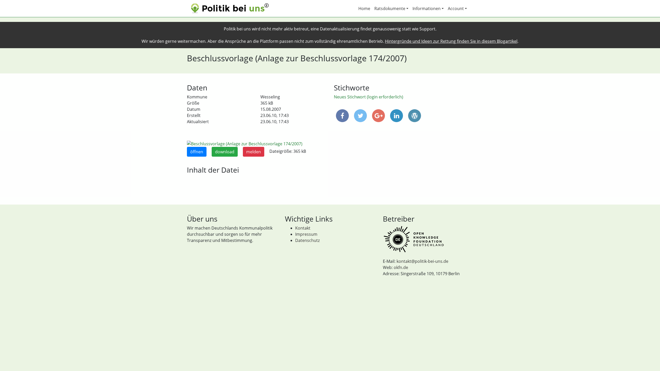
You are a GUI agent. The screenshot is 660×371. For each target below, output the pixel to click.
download (224, 152)
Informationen (426, 8)
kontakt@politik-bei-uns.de (422, 261)
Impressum (306, 234)
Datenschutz (307, 240)
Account (456, 8)
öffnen (196, 152)
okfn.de (401, 267)
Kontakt (302, 228)
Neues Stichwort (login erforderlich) (368, 97)
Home (364, 8)
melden (253, 152)
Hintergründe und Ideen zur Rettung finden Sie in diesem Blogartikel (451, 41)
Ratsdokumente (389, 8)
